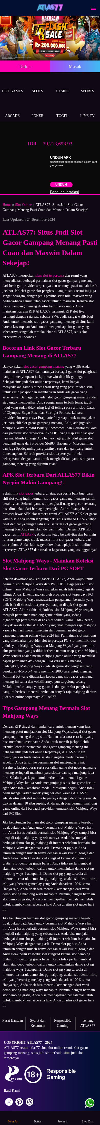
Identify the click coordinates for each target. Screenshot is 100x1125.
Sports (87, 91)
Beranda (12, 1121)
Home (7, 205)
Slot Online (23, 205)
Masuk (75, 66)
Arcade (12, 116)
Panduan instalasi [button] (64, 192)
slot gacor (26, 493)
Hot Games (12, 91)
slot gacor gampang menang (44, 366)
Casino (62, 91)
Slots (37, 91)
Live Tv (87, 116)
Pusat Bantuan (12, 1020)
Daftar (25, 66)
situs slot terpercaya (49, 275)
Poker (37, 116)
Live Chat (87, 1121)
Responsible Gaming (62, 1023)
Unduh (61, 184)
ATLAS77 (27, 534)
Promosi (62, 1121)
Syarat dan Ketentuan (37, 1023)
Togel (62, 116)
